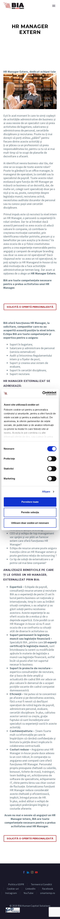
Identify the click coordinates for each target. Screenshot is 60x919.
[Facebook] (24, 872)
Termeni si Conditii (41, 884)
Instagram (11, 893)
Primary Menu (54, 5)
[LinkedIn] (28, 872)
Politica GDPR (16, 884)
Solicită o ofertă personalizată (30, 306)
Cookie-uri (13, 889)
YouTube (28, 893)
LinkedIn (30, 889)
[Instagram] (32, 872)
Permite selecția (30, 512)
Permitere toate (30, 501)
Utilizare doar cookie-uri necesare (30, 523)
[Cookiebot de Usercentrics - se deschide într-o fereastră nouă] (42, 393)
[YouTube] (36, 872)
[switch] (51, 458)
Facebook (47, 889)
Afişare (46, 491)
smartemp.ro (47, 893)
